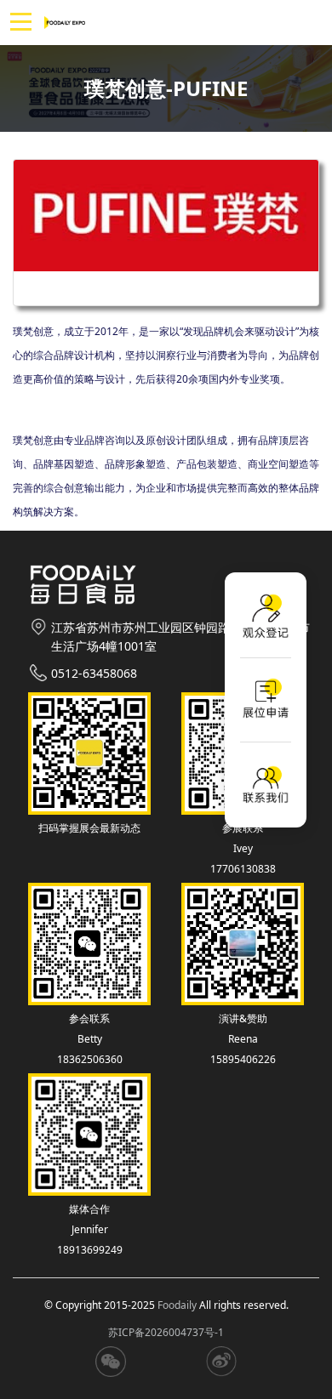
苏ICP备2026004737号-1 (166, 1332)
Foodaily (177, 1305)
